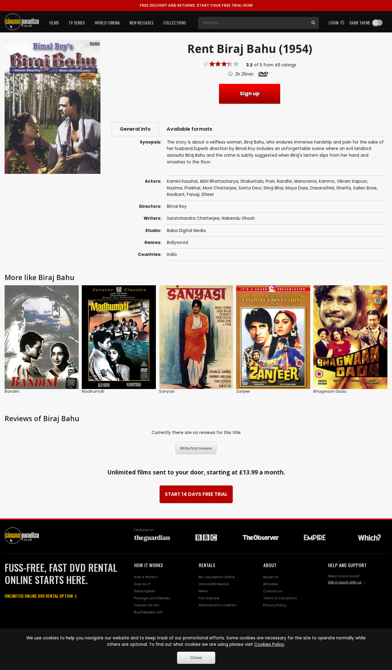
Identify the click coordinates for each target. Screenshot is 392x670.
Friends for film (147, 605)
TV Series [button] (77, 22)
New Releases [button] (141, 22)
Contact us (272, 591)
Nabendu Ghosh (238, 218)
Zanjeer (243, 391)
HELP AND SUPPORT (347, 565)
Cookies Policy (269, 644)
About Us (270, 577)
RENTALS (207, 565)
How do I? (142, 584)
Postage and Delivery (152, 598)
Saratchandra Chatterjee (193, 218)
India (172, 254)
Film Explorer (209, 598)
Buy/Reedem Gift (148, 612)
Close (196, 657)
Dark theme (359, 22)
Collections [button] (174, 22)
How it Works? (146, 577)
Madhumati (93, 391)
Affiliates (270, 584)
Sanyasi (167, 391)
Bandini (12, 391)
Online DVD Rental (213, 584)
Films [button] (54, 22)
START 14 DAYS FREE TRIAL (196, 494)
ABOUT (270, 565)
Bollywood (177, 242)
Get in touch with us (345, 582)
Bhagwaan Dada (329, 391)
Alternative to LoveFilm (217, 605)
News (203, 591)
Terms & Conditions (280, 598)
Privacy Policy (274, 605)
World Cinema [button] (107, 22)
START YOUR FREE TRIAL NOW (196, 5)
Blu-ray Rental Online (216, 577)
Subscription (144, 591)
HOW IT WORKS (148, 565)
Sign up (249, 93)
